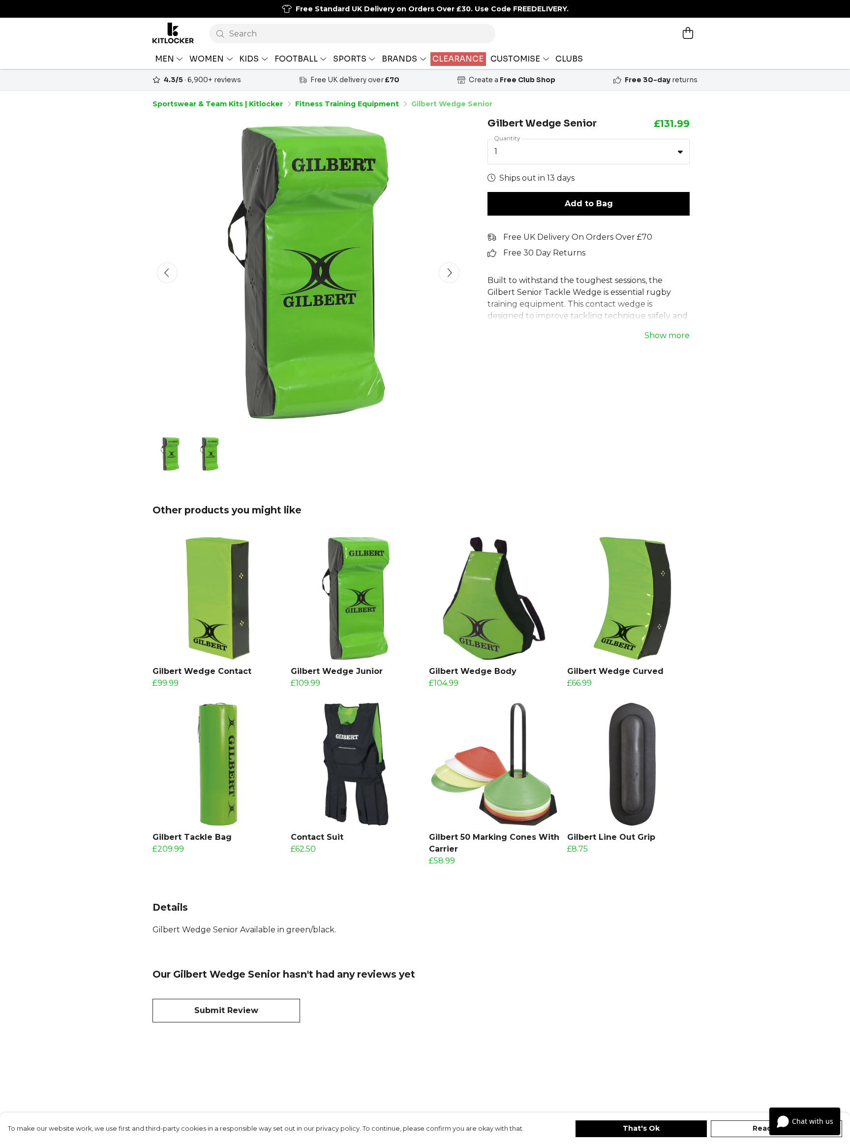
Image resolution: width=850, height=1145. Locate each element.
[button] (680, 152)
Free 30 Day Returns (544, 252)
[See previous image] (167, 273)
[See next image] (449, 273)
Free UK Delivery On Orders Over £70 (577, 237)
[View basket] (688, 33)
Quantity (507, 138)
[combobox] (588, 151)
